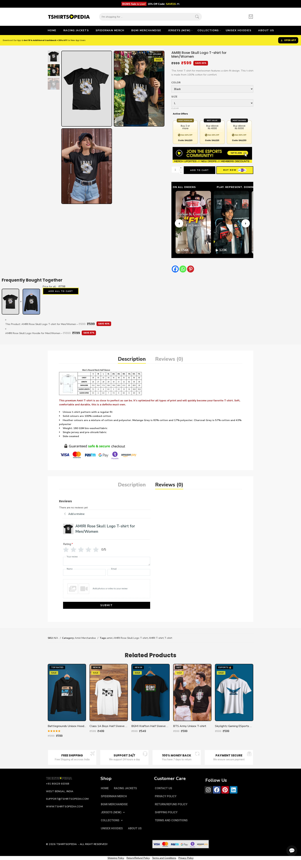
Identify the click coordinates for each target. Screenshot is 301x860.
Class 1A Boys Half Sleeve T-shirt (109, 726)
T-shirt (168, 638)
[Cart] (250, 16)
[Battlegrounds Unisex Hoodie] (67, 692)
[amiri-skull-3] (86, 166)
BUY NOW (229, 170)
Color (176, 83)
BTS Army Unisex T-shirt (189, 726)
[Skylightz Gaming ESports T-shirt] (234, 692)
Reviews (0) (169, 359)
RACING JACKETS (76, 30)
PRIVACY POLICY (165, 796)
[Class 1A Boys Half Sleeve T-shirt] (109, 692)
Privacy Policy (186, 858)
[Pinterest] (190, 269)
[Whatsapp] (182, 269)
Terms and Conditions (164, 858)
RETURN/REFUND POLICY (171, 804)
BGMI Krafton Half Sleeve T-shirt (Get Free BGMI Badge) (150, 726)
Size (174, 97)
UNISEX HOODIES (238, 30)
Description (132, 359)
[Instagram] (208, 790)
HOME (52, 30)
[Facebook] (175, 269)
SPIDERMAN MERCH (110, 30)
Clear (175, 108)
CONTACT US (163, 788)
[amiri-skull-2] (139, 89)
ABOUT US (266, 30)
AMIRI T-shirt (156, 638)
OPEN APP (290, 40)
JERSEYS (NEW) (179, 30)
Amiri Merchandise (85, 638)
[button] (112, 812)
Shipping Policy (115, 858)
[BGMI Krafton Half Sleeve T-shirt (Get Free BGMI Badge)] (150, 692)
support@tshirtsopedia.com (67, 799)
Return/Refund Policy (138, 858)
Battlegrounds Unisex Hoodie (67, 726)
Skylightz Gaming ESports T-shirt (234, 726)
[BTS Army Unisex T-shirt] (192, 692)
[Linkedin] (233, 790)
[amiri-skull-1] (54, 56)
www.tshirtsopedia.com (64, 806)
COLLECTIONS (208, 30)
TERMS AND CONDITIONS (171, 820)
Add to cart (199, 170)
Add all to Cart (60, 291)
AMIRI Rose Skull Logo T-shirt (130, 638)
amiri (110, 638)
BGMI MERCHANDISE (146, 30)
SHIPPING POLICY (166, 812)
